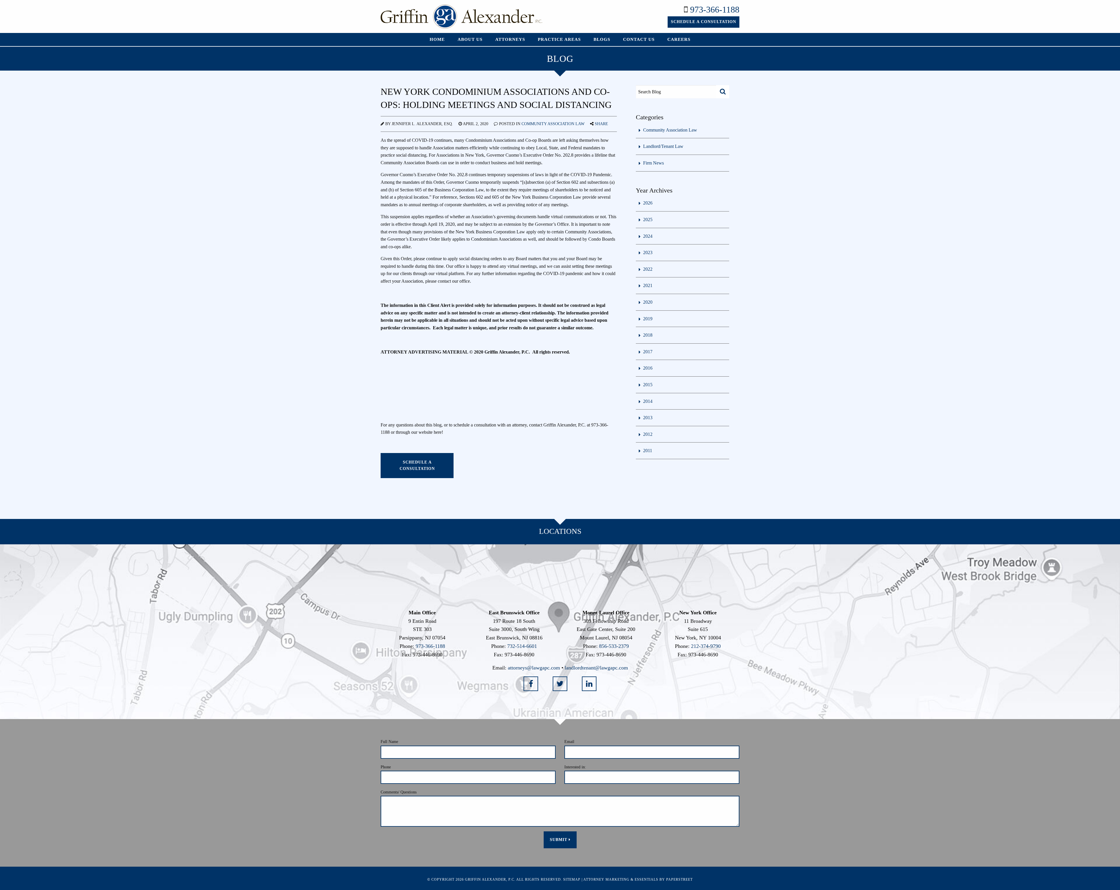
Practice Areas (559, 39)
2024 (647, 236)
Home (437, 39)
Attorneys (510, 39)
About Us (470, 39)
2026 (647, 202)
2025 (647, 219)
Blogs (602, 39)
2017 (647, 351)
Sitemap (571, 879)
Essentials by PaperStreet (664, 879)
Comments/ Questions (398, 792)
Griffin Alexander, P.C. (490, 879)
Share (601, 124)
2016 (647, 368)
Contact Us (638, 39)
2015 (647, 384)
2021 (647, 285)
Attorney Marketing (606, 879)
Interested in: (575, 767)
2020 (647, 302)
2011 (647, 450)
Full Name (389, 741)
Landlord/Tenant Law (663, 146)
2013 (647, 417)
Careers (678, 39)
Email (569, 741)
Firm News (653, 162)
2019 (647, 318)
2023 (647, 252)
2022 (647, 269)
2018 (647, 335)
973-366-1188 (714, 9)
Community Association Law (553, 124)
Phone (386, 767)
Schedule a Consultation (703, 22)
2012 (647, 434)
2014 (647, 401)
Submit (559, 839)
